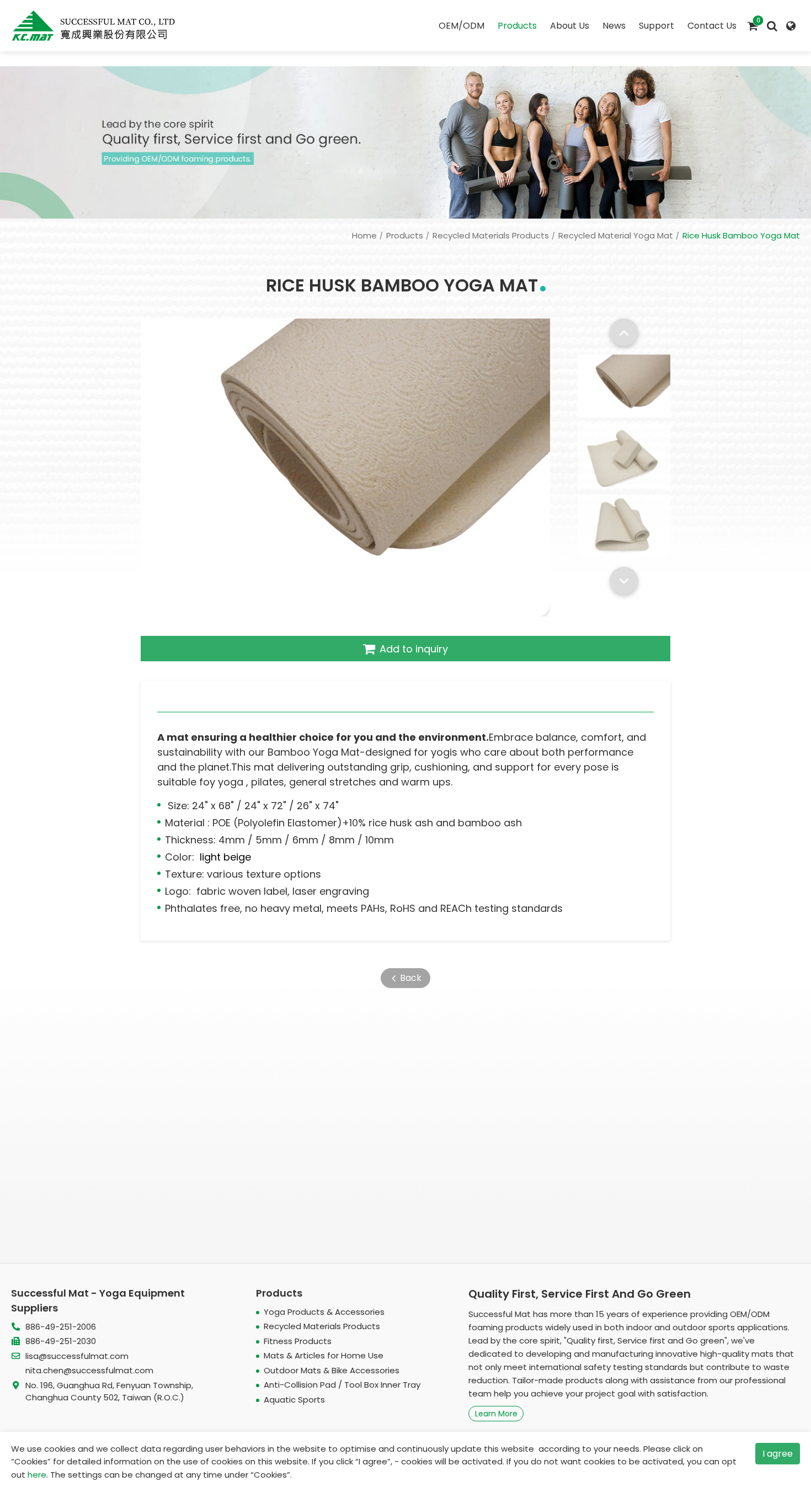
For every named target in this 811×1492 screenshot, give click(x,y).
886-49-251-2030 (60, 1341)
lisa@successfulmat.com (77, 1356)
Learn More (496, 1413)
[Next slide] (624, 580)
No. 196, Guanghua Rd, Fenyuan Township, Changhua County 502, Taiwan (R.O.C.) (109, 1391)
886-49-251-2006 (60, 1326)
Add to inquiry (414, 649)
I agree (777, 1453)
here (37, 1474)
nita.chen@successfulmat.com (89, 1370)
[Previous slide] (624, 332)
